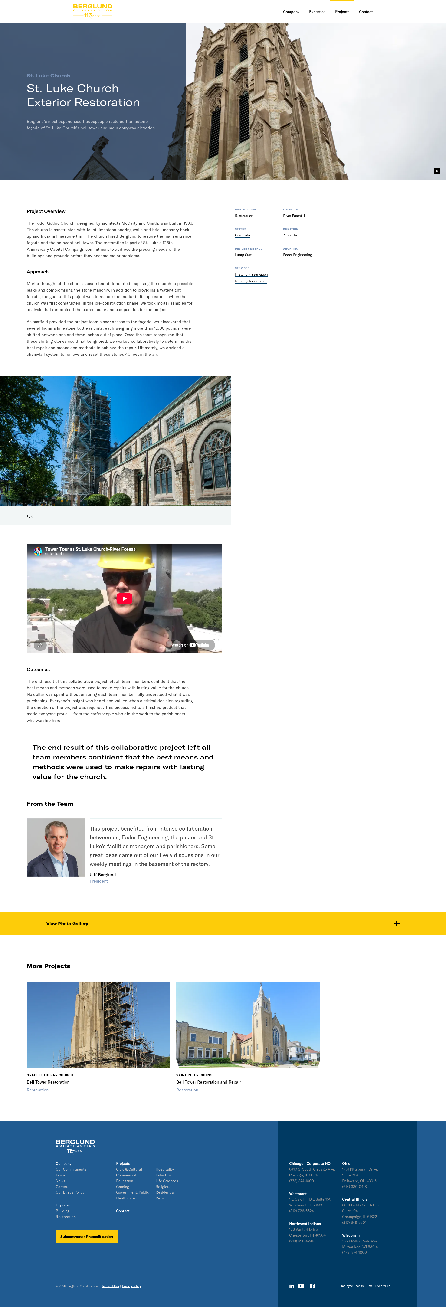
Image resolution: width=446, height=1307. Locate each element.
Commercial (126, 1175)
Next (208, 442)
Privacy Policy (131, 1286)
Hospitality (165, 1169)
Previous (23, 442)
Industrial (164, 1175)
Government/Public (132, 1192)
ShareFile (383, 1286)
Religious (163, 1186)
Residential (165, 1192)
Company (64, 1163)
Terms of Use (110, 1286)
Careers (62, 1186)
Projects (123, 1163)
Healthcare (125, 1198)
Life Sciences (167, 1181)
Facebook (312, 1285)
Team (60, 1175)
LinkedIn (292, 1285)
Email (370, 1286)
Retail (161, 1198)
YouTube (300, 1286)
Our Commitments (71, 1169)
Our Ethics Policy (70, 1192)
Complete (242, 235)
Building (62, 1210)
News (60, 1181)
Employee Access (351, 1286)
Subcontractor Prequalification (86, 1236)
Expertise (64, 1205)
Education (124, 1181)
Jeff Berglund (103, 874)
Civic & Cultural (129, 1169)
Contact (123, 1210)
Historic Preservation (251, 274)
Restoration (244, 215)
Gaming (122, 1186)
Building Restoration (251, 281)
